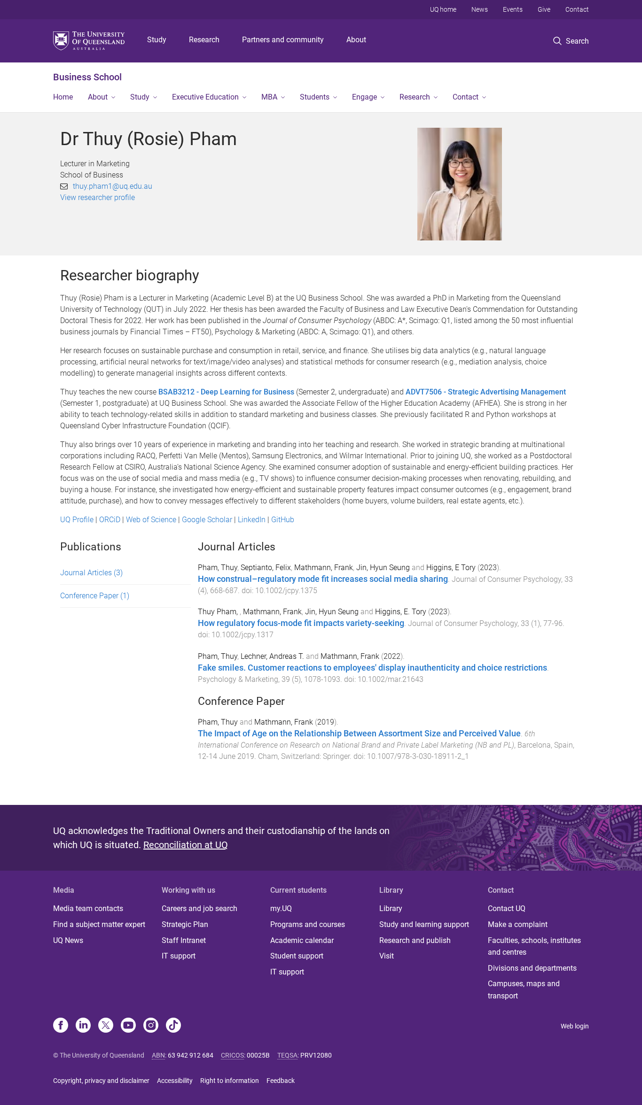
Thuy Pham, (219, 611)
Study (156, 39)
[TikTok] (173, 1026)
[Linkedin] (83, 1026)
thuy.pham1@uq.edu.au (112, 186)
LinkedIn (252, 519)
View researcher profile (97, 197)
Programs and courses (307, 924)
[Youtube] (128, 1026)
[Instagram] (150, 1026)
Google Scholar (207, 519)
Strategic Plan (185, 924)
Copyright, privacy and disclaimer (101, 1080)
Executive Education (205, 97)
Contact (577, 9)
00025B (258, 1055)
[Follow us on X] (105, 1026)
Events (513, 9)
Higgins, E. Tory (400, 611)
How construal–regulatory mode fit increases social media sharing (323, 579)
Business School (87, 77)
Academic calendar (302, 940)
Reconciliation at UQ (185, 844)
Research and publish (415, 940)
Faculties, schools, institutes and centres (534, 946)
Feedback (280, 1080)
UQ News (68, 940)
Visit (386, 955)
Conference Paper (94, 595)
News (479, 9)
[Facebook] (60, 1026)
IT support (179, 955)
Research (204, 39)
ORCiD (109, 519)
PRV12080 (316, 1055)
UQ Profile (77, 519)
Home (63, 97)
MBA (269, 97)
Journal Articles (91, 572)
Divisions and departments (532, 968)
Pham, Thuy (217, 567)
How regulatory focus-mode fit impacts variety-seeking (301, 623)
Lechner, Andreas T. (272, 656)
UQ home (443, 9)
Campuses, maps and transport (524, 989)
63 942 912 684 (190, 1055)
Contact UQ (506, 908)
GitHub (282, 519)
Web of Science (151, 519)
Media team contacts (88, 908)
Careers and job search (199, 908)
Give (544, 9)
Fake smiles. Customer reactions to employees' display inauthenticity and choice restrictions (372, 667)
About (356, 39)
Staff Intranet (184, 940)
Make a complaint (518, 924)
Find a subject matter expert (99, 924)
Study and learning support (424, 924)
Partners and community (283, 39)
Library (390, 908)
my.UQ (281, 908)
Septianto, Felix (266, 567)
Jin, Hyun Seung (383, 567)
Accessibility (175, 1080)
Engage (364, 97)
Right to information (229, 1080)
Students (314, 97)
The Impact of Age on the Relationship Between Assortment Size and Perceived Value (359, 733)
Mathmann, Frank (323, 567)
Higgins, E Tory (451, 567)
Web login (575, 1026)
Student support (296, 955)
